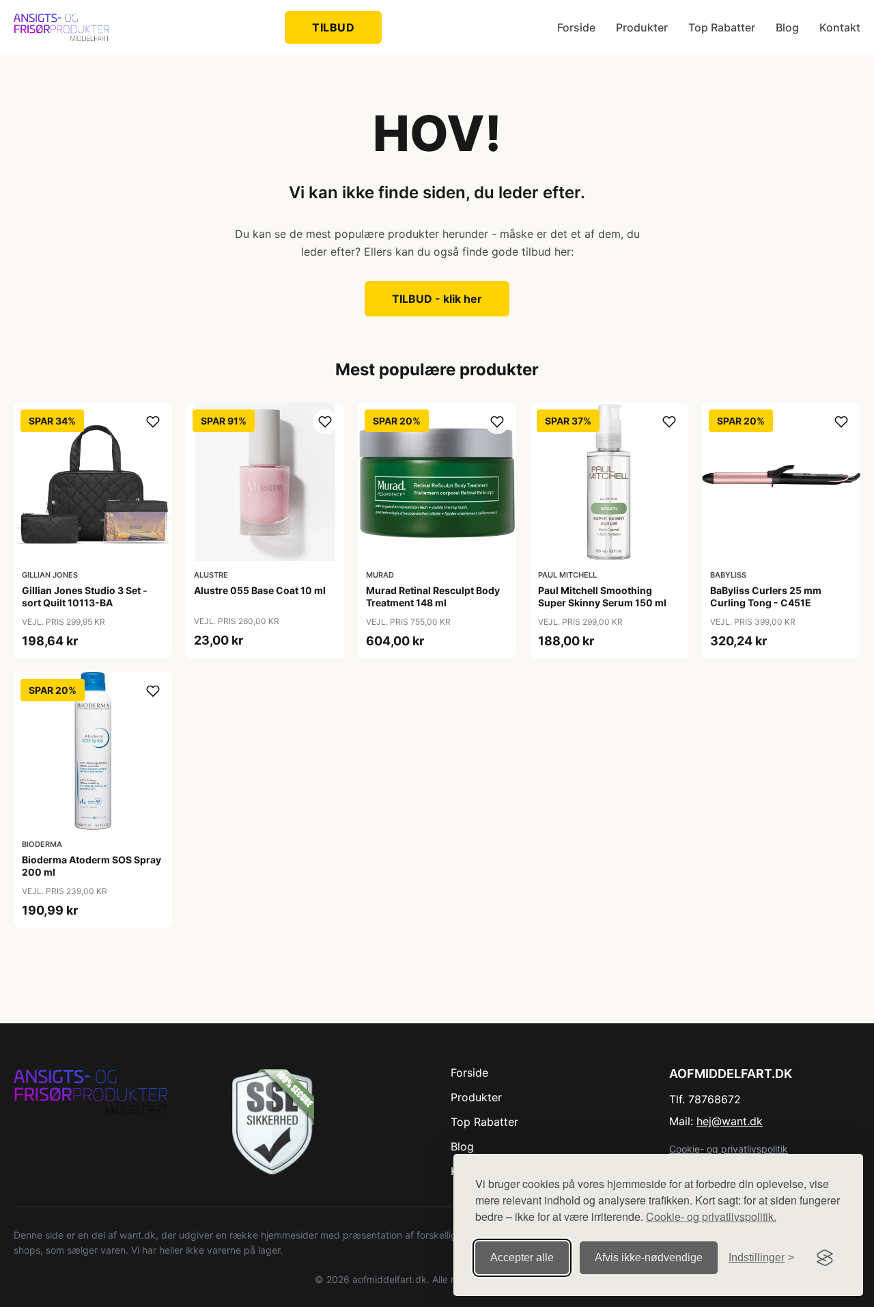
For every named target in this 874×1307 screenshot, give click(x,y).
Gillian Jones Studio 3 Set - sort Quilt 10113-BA (84, 596)
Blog (787, 27)
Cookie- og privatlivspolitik (728, 1149)
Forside (576, 27)
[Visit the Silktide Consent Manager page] (824, 1257)
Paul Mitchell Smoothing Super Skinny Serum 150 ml (602, 596)
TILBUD (333, 27)
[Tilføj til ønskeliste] (153, 421)
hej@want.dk (729, 1121)
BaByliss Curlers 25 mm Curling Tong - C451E (765, 596)
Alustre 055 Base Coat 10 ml (260, 590)
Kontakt (839, 27)
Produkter (642, 27)
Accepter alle (522, 1257)
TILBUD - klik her (437, 299)
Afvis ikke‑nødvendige (649, 1257)
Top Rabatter (721, 27)
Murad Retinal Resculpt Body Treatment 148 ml (433, 596)
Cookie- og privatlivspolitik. (711, 1216)
